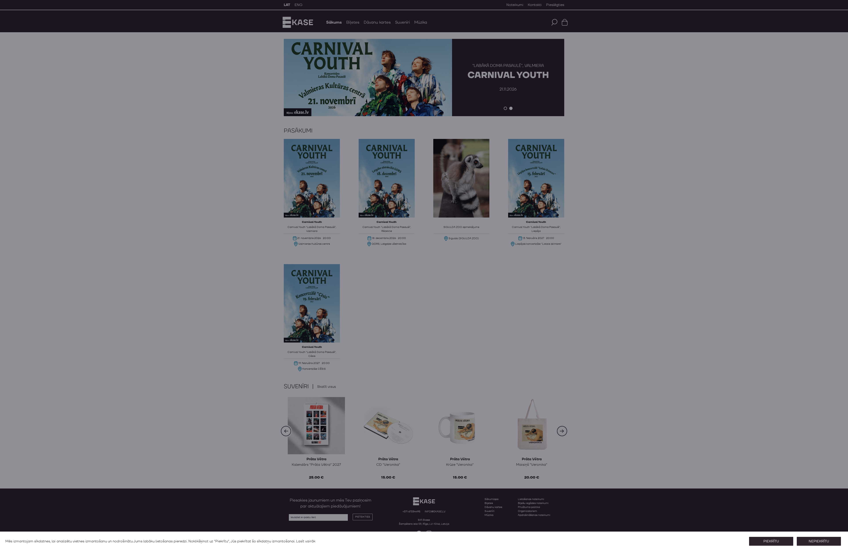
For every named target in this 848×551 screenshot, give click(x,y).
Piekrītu (771, 541)
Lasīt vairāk (305, 541)
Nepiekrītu (819, 541)
